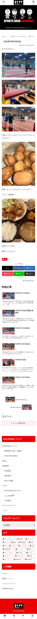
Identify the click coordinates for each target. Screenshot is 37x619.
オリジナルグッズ (8, 505)
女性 (5, 259)
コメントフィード (8, 583)
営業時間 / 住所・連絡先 (13, 451)
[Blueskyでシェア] (23, 542)
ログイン (5, 574)
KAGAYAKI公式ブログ (12, 491)
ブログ (4, 486)
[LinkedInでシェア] (18, 554)
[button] (29, 273)
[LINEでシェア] (31, 548)
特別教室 (5, 466)
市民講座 (7, 476)
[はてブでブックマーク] (14, 548)
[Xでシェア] (6, 542)
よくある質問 (9, 495)
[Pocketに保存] (23, 548)
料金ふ (4, 461)
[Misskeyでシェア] (31, 542)
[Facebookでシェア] (6, 548)
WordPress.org (7, 588)
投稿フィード (7, 578)
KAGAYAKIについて (9, 446)
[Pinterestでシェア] (10, 554)
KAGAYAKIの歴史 (10, 456)
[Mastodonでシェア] (14, 542)
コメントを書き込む (18, 423)
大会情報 (7, 500)
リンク (4, 510)
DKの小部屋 (8, 481)
